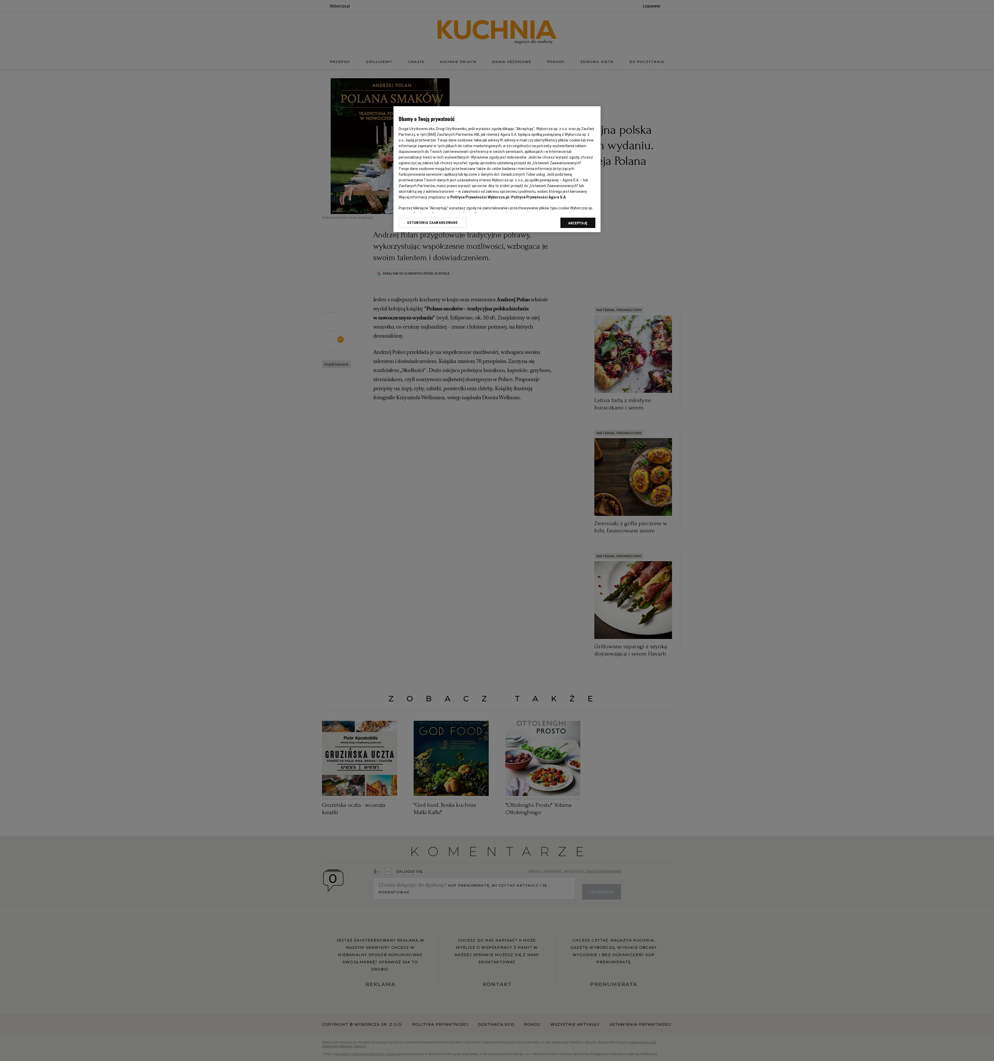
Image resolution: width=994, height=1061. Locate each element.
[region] (497, 169)
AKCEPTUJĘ (578, 223)
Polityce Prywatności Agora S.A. (539, 197)
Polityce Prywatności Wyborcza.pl (479, 197)
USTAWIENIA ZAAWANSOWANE (432, 222)
